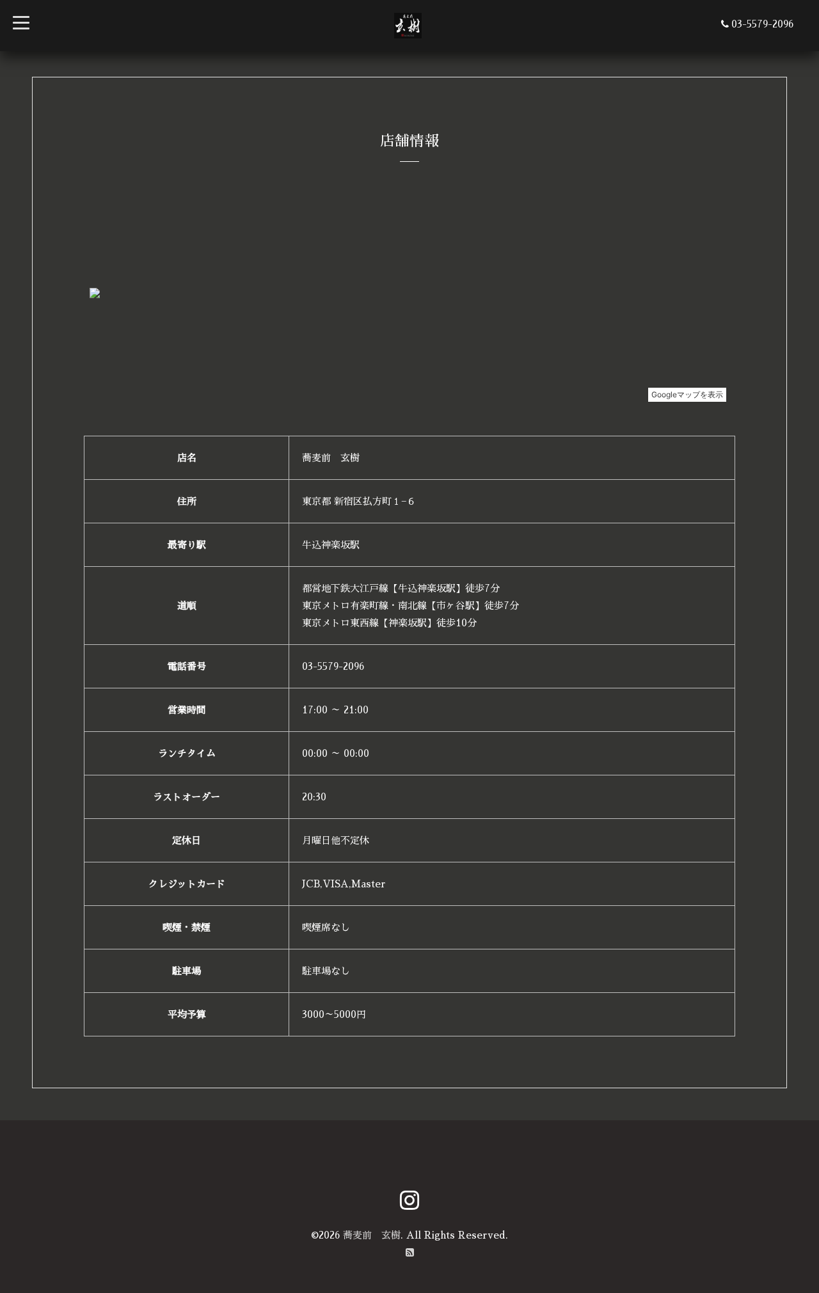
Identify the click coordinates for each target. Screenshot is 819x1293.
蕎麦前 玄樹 (372, 1235)
